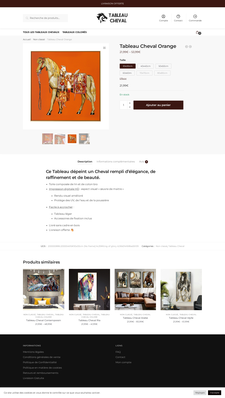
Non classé (39, 39)
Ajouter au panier (158, 105)
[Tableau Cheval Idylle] (181, 289)
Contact (178, 20)
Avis (141, 161)
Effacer (123, 78)
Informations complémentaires (116, 161)
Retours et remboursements (40, 372)
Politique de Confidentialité (40, 362)
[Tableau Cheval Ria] (89, 289)
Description (85, 161)
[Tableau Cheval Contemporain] (43, 289)
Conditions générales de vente (41, 357)
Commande (195, 20)
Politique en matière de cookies (42, 367)
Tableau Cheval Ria (89, 320)
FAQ (118, 351)
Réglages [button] (200, 392)
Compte (163, 20)
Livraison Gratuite (33, 378)
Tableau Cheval (176, 246)
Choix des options (44, 330)
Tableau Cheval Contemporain (43, 320)
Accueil (27, 39)
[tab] (85, 159)
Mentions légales (33, 351)
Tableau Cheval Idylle (181, 317)
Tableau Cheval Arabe (135, 317)
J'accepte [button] (214, 392)
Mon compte (123, 362)
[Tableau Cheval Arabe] (135, 289)
